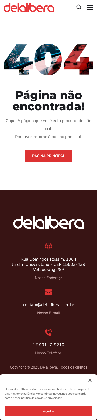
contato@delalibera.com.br (48, 305)
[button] (90, 380)
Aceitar (48, 411)
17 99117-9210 (48, 345)
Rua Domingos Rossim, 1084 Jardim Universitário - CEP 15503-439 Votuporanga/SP (48, 264)
